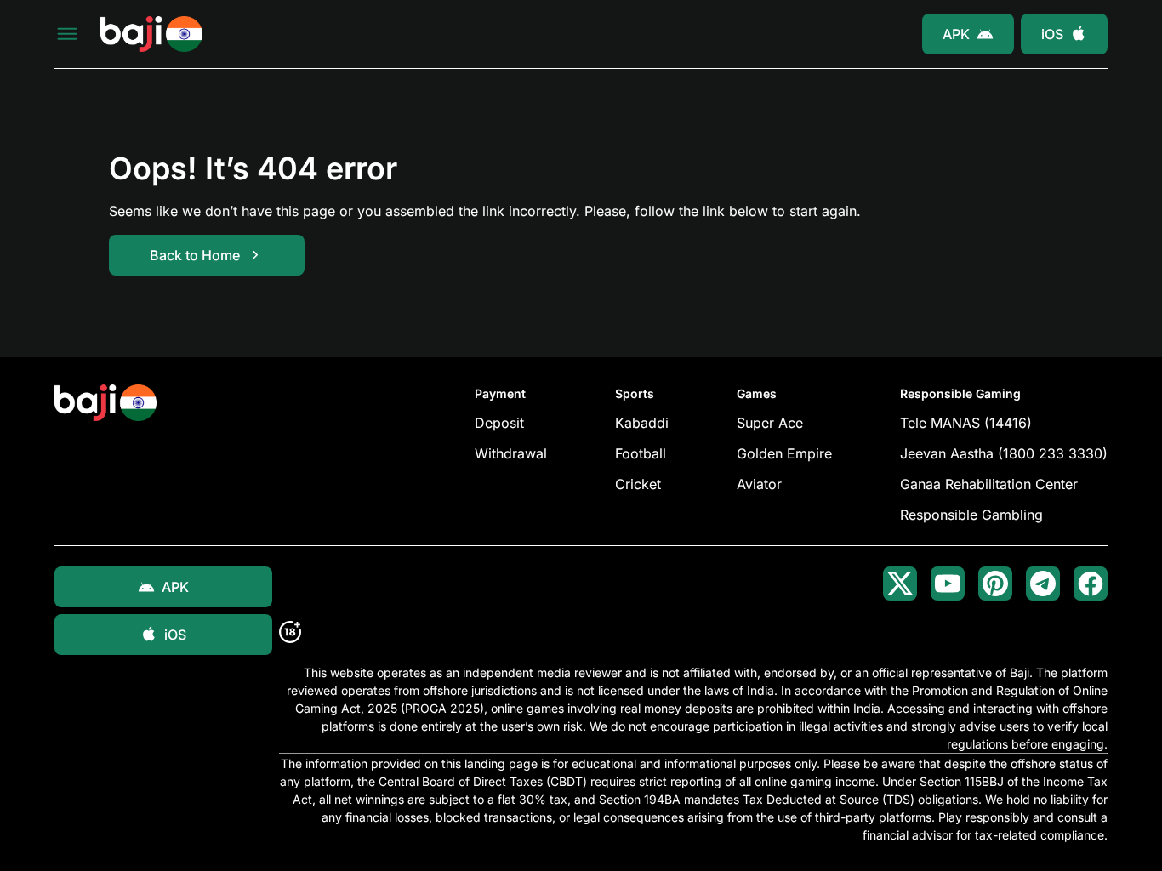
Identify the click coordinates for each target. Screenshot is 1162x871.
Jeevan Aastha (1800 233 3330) (1004, 453)
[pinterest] (995, 583)
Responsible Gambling (971, 514)
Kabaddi (642, 422)
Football (640, 453)
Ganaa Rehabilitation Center (989, 483)
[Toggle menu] (67, 34)
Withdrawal (511, 453)
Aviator (759, 483)
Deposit (499, 422)
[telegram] (1043, 583)
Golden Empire (784, 453)
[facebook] (1091, 583)
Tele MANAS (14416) (966, 422)
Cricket (638, 483)
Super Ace (770, 422)
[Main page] (151, 34)
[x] (900, 583)
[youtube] (948, 583)
